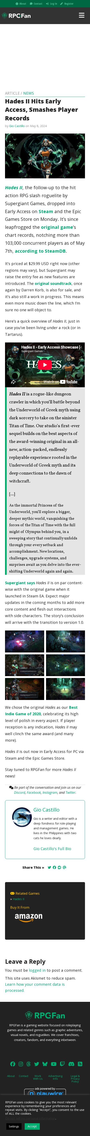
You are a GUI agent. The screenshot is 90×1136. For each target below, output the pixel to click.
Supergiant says (20, 582)
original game (57, 227)
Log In (53, 3)
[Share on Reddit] (59, 867)
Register (68, 3)
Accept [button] (32, 1126)
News (28, 93)
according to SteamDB (40, 251)
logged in (37, 970)
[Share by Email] (64, 867)
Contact (38, 3)
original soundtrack (53, 283)
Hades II (18, 899)
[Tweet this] (49, 867)
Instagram (49, 792)
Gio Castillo (17, 126)
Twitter (70, 792)
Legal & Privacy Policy (75, 1078)
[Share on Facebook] (54, 867)
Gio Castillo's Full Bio (52, 848)
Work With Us (38, 1077)
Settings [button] (14, 1126)
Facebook (34, 792)
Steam (46, 211)
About (22, 3)
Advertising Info (55, 1077)
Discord (19, 792)
